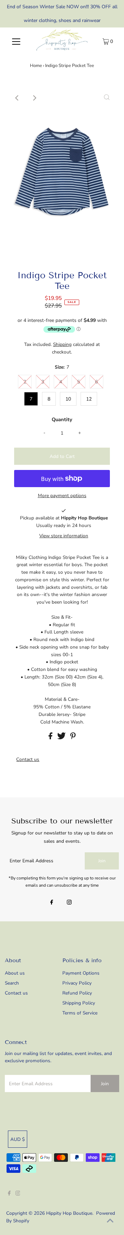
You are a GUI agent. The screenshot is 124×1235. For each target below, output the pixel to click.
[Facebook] (52, 903)
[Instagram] (69, 903)
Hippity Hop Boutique (69, 1213)
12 (89, 399)
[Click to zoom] (106, 97)
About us (15, 973)
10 (68, 399)
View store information (63, 535)
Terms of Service (79, 1013)
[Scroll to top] (110, 1221)
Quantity (62, 419)
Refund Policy (77, 993)
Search (12, 983)
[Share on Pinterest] (73, 737)
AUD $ (17, 1139)
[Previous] (17, 97)
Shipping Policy (78, 1003)
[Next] (34, 97)
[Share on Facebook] (51, 737)
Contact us (27, 759)
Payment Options (81, 973)
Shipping (62, 344)
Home (36, 66)
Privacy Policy (77, 983)
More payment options (62, 495)
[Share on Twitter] (62, 737)
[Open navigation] (16, 41)
